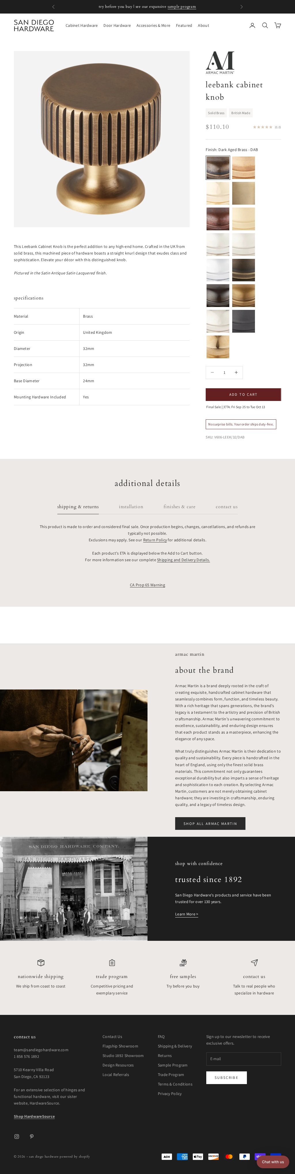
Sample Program (173, 1065)
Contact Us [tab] (227, 507)
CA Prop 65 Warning (147, 584)
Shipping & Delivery (175, 1046)
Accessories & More (153, 25)
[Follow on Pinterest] (32, 1136)
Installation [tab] (131, 507)
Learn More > (186, 914)
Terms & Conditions (175, 1084)
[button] (273, 1162)
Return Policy (155, 539)
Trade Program (112, 977)
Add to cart (243, 394)
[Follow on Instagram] (17, 1136)
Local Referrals (116, 1074)
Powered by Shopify (75, 1156)
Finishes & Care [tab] (180, 507)
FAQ (161, 1036)
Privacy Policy (170, 1093)
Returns (165, 1055)
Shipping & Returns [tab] (78, 507)
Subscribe (227, 1077)
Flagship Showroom (120, 1046)
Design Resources (118, 1065)
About (203, 25)
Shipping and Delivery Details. (183, 559)
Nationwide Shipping (41, 977)
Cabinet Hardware (82, 25)
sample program (182, 6)
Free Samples (183, 977)
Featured (184, 25)
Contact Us (254, 977)
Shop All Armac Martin (210, 823)
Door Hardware (117, 25)
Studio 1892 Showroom (123, 1055)
